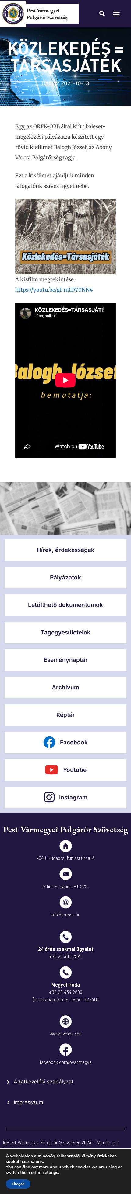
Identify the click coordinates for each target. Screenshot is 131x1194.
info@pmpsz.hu (65, 914)
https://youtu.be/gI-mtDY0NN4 (54, 290)
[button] (116, 14)
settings (50, 1172)
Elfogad (18, 1183)
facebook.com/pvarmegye (66, 1062)
